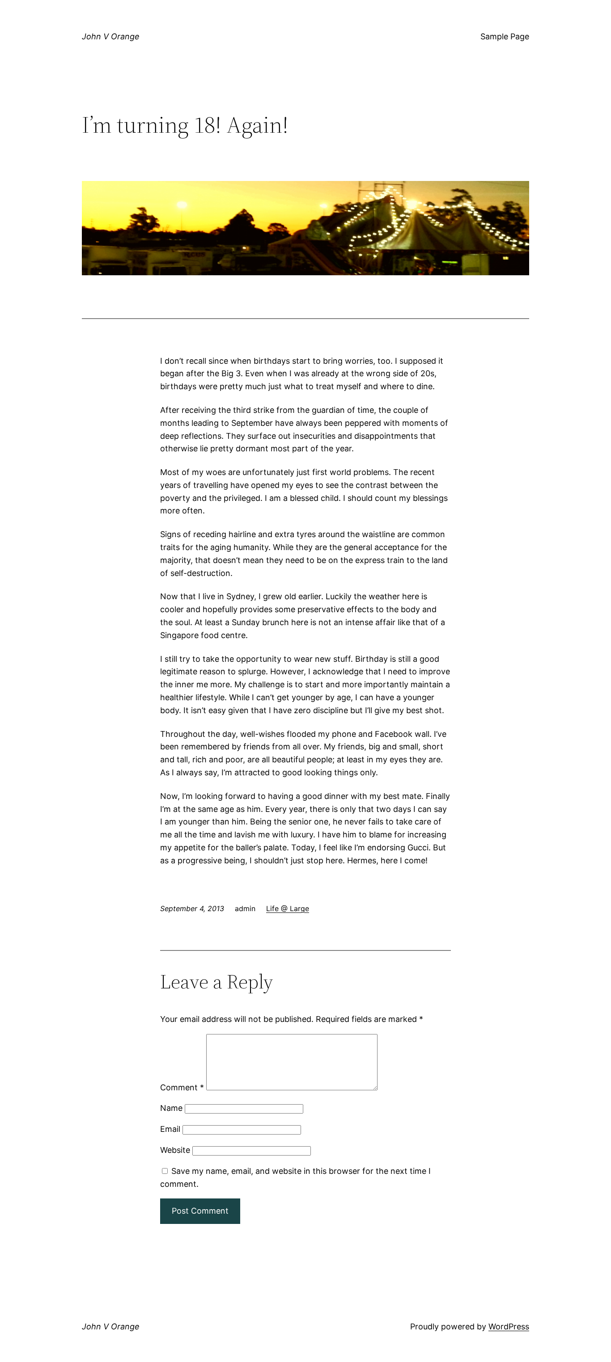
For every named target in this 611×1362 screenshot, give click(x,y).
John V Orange (111, 36)
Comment (182, 1087)
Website (175, 1150)
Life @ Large (287, 908)
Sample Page (504, 36)
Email (170, 1129)
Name (171, 1108)
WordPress (508, 1326)
